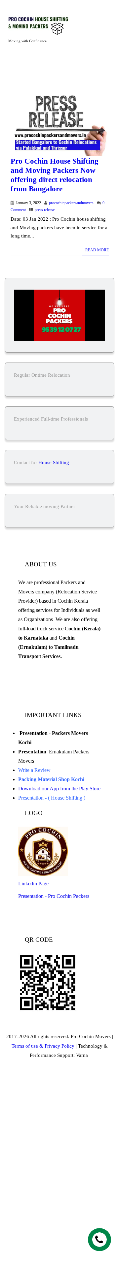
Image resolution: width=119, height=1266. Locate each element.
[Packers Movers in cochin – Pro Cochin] (46, 25)
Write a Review (34, 770)
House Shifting (53, 462)
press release (45, 209)
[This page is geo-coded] (19, 696)
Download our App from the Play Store (59, 788)
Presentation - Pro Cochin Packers (54, 896)
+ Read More (95, 250)
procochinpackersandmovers (71, 203)
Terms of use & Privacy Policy (43, 1046)
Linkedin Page (34, 883)
